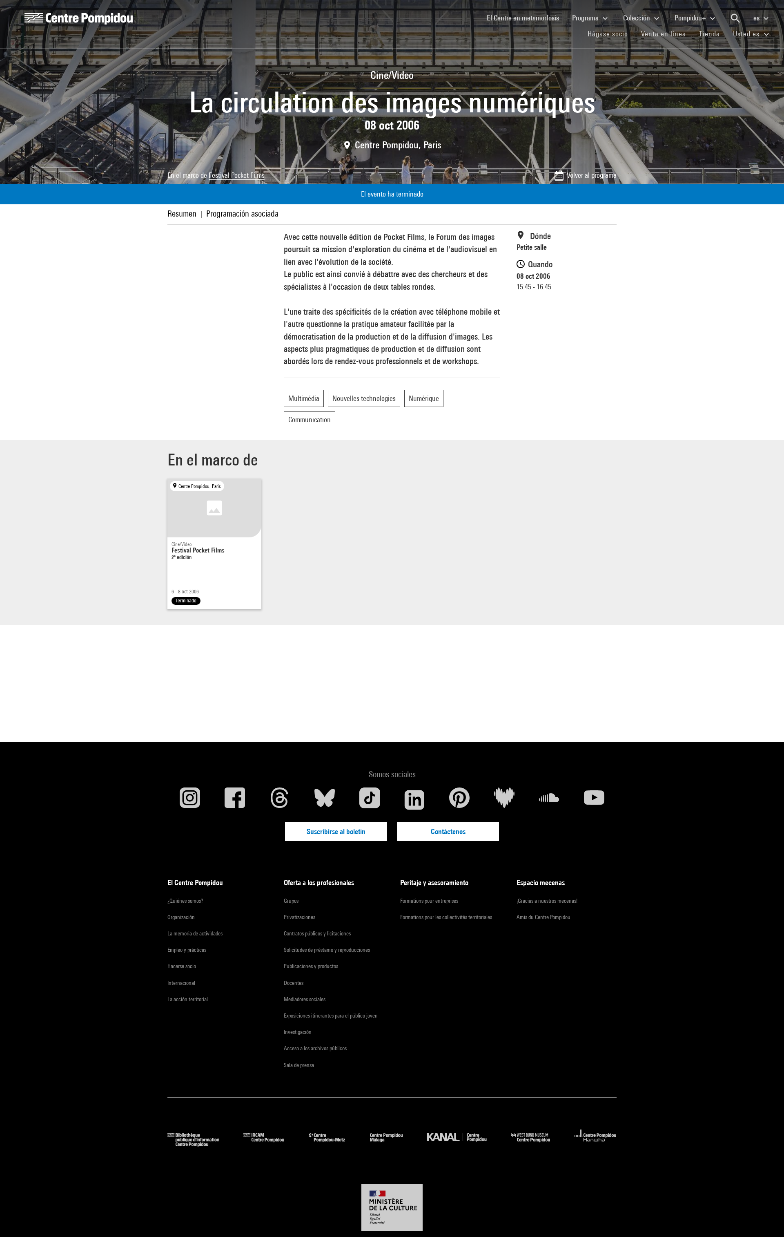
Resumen (181, 213)
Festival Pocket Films (237, 175)
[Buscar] (735, 18)
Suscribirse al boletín (336, 831)
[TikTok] (369, 799)
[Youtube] (594, 799)
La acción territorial (187, 999)
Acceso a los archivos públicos (315, 1048)
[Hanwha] (596, 1144)
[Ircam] (269, 1144)
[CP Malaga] (392, 1144)
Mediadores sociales (304, 999)
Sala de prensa (299, 1065)
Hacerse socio (181, 966)
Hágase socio (611, 33)
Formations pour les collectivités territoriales (446, 917)
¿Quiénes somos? (185, 900)
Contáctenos (448, 831)
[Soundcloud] (549, 799)
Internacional (181, 983)
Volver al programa (592, 175)
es (757, 17)
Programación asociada (242, 213)
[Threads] (279, 799)
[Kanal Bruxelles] (463, 1144)
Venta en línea (663, 33)
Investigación (298, 1032)
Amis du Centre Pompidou (543, 917)
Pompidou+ (691, 17)
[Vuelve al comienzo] (765, 1218)
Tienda (712, 33)
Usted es (747, 33)
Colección (637, 17)
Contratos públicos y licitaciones (317, 933)
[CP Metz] (333, 1144)
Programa (586, 17)
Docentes (293, 983)
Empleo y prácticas (186, 949)
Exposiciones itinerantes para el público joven (331, 1015)
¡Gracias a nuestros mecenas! (547, 900)
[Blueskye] (324, 799)
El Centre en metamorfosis (526, 17)
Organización (181, 917)
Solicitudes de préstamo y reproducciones (327, 949)
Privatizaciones (299, 917)
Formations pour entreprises (429, 900)
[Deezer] (504, 799)
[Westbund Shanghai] (536, 1144)
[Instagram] (189, 799)
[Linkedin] (414, 799)
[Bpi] (199, 1144)
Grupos (291, 900)
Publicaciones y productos (311, 966)
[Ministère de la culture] (392, 1207)
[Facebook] (234, 799)
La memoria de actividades (195, 933)
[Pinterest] (459, 799)
